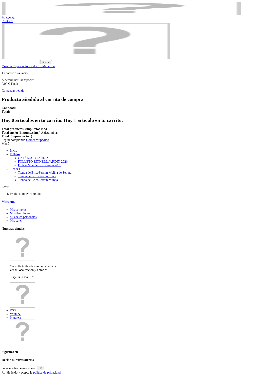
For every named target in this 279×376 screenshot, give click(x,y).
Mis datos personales (23, 217)
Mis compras (18, 209)
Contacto (7, 21)
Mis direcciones (20, 213)
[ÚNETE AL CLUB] (121, 13)
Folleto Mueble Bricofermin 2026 (39, 165)
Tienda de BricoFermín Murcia (38, 180)
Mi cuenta (8, 17)
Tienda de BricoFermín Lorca (37, 176)
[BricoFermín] (86, 58)
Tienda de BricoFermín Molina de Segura (44, 172)
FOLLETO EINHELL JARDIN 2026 (43, 161)
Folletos (15, 154)
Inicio (13, 150)
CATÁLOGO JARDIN (33, 158)
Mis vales (16, 220)
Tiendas (15, 169)
